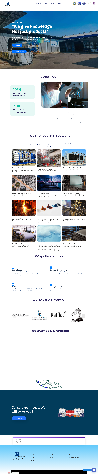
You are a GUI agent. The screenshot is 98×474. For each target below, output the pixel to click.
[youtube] (13, 459)
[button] (49, 327)
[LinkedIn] (19, 459)
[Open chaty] (93, 470)
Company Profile (19, 51)
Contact (59, 3)
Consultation (19, 418)
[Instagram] (22, 459)
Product (46, 3)
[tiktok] (16, 459)
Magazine (17, 45)
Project (53, 3)
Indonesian (12, 472)
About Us (38, 3)
